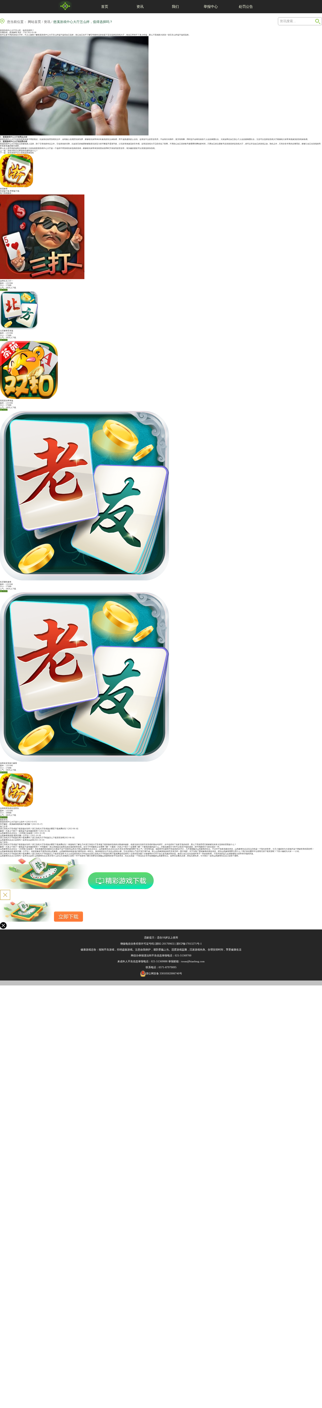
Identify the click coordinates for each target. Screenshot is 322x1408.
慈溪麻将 (13, 32)
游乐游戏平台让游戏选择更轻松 (21, 153)
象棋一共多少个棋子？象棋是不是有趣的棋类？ (20, 831)
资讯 (140, 6)
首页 (104, 6)
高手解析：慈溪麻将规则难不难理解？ (16, 824)
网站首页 (34, 22)
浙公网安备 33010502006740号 (164, 973)
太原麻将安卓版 (6, 331)
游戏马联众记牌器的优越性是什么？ (23, 151)
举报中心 (211, 6)
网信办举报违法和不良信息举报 (149, 955)
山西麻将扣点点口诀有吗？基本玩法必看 (17, 840)
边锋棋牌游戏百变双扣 (9, 808)
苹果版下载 (14, 191)
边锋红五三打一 (6, 281)
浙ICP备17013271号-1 (189, 943)
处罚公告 (246, 6)
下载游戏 (4, 290)
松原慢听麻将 (5, 582)
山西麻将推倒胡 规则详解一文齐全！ (15, 835)
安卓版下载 (4, 191)
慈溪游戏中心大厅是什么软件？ (13, 822)
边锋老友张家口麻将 (8, 763)
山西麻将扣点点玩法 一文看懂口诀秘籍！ (17, 833)
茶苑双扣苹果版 (6, 401)
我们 (175, 6)
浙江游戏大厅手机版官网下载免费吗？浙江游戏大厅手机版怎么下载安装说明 (32, 838)
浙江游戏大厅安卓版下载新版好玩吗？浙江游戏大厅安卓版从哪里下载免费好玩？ (34, 829)
